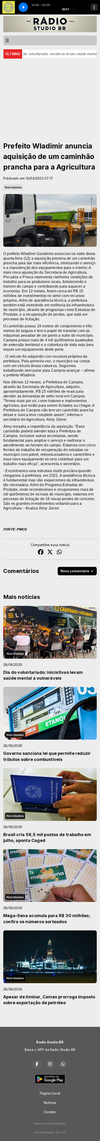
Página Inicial (50, 1093)
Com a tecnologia (43, 1132)
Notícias (50, 1103)
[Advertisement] (50, 93)
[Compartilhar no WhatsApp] (59, 552)
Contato (50, 1112)
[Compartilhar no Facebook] (40, 552)
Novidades (13, 187)
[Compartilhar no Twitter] (50, 552)
